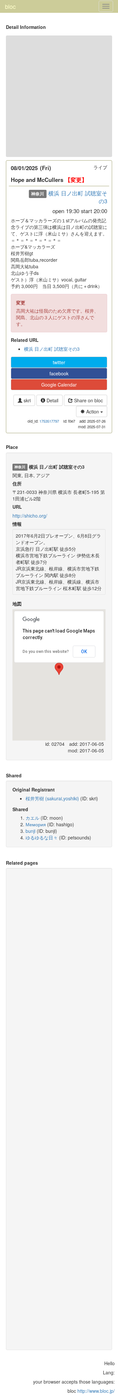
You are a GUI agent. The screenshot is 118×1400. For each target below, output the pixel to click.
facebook (59, 373)
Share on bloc (88, 400)
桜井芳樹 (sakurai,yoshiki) (52, 798)
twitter (59, 362)
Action (92, 411)
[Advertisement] (59, 96)
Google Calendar (59, 384)
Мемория (36, 824)
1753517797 (49, 421)
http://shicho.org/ (29, 515)
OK (84, 651)
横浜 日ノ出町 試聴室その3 (77, 197)
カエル (32, 817)
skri (26, 400)
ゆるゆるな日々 (42, 837)
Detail (51, 400)
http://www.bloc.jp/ (96, 1391)
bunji (30, 831)
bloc (10, 6)
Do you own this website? (46, 651)
